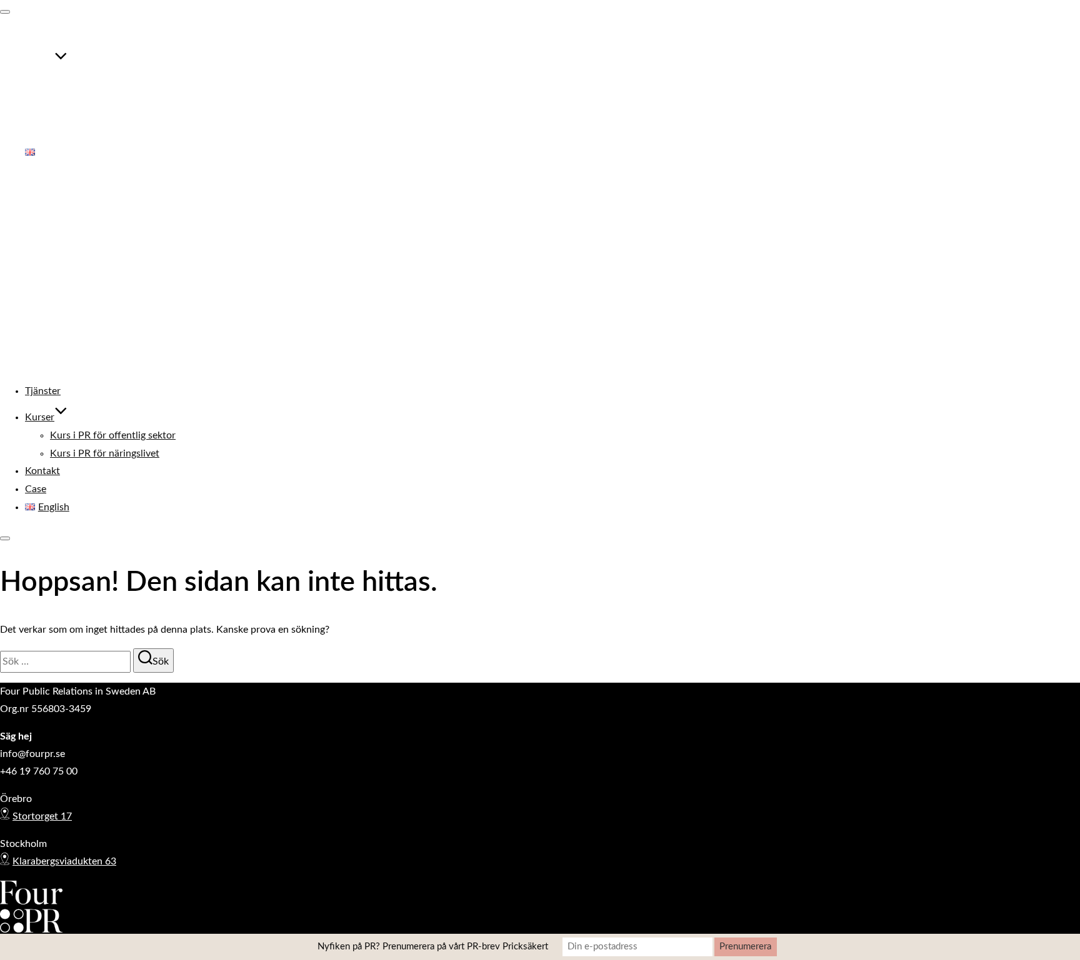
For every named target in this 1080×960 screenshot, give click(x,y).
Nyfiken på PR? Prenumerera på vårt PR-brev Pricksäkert (433, 946)
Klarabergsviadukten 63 (64, 861)
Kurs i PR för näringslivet (104, 98)
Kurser (39, 62)
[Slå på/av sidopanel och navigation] (5, 538)
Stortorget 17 (42, 816)
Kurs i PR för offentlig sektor (113, 81)
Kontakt (42, 116)
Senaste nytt (52, 280)
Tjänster (43, 36)
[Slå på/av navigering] (5, 12)
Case (35, 134)
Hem (35, 210)
